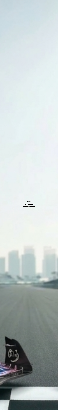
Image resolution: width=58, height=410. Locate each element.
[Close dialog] (57, 0)
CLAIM (29, 206)
